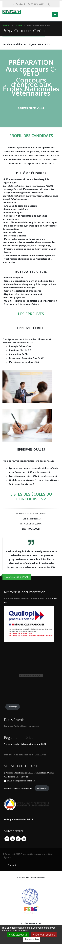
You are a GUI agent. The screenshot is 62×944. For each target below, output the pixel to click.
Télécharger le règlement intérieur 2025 (25, 744)
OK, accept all (18, 934)
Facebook (6, 838)
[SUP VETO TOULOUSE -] (11, 12)
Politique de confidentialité (18, 819)
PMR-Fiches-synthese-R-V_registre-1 (18, 788)
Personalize (32, 939)
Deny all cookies (45, 934)
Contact (20, 4)
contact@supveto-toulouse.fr (24, 781)
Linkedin (23, 838)
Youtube (12, 838)
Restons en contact (17, 577)
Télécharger (12, 707)
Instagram (18, 838)
